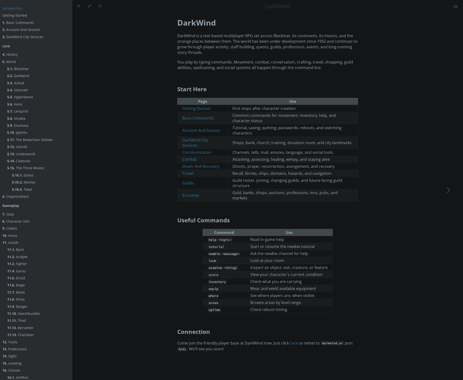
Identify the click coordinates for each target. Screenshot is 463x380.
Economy (190, 195)
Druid (16, 278)
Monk (16, 292)
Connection (193, 332)
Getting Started (14, 15)
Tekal (22, 189)
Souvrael (17, 90)
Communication (196, 152)
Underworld (21, 154)
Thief (16, 320)
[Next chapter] (448, 190)
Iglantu (17, 132)
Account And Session (21, 29)
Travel (187, 173)
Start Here (192, 89)
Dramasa (17, 125)
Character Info (15, 221)
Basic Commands (18, 22)
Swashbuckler (23, 313)
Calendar (19, 161)
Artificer (18, 377)
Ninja (16, 299)
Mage (16, 285)
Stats (8, 214)
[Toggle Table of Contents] (79, 6)
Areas (9, 235)
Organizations (15, 196)
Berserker (20, 327)
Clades (9, 228)
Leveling (11, 363)
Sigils (9, 356)
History (10, 54)
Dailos (23, 175)
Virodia (16, 118)
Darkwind (18, 75)
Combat (189, 159)
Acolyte (17, 256)
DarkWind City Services (22, 37)
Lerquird (17, 111)
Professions (14, 349)
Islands (17, 146)
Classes (11, 370)
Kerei (14, 104)
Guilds (10, 242)
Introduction (12, 8)
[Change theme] (89, 6)
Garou (16, 271)
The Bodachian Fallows (30, 139)
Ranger (17, 306)
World (9, 61)
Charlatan (20, 334)
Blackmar (18, 68)
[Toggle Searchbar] (100, 6)
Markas (23, 182)
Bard (15, 249)
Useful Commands (203, 220)
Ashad (15, 83)
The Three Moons (25, 168)
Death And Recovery (200, 166)
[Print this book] (455, 6)
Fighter (17, 263)
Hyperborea (20, 97)
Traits (9, 342)
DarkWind (196, 22)
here (294, 343)
